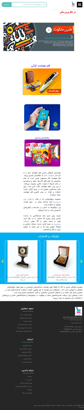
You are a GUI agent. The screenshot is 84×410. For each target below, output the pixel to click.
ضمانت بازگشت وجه (25, 349)
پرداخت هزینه (28, 321)
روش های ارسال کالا (26, 383)
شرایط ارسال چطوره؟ (26, 318)
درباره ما (29, 377)
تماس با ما (29, 380)
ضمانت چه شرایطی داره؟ (24, 328)
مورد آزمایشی (27, 359)
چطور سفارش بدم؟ (26, 315)
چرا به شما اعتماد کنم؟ (25, 325)
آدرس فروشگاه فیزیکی (25, 356)
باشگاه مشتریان (27, 352)
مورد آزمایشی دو (27, 362)
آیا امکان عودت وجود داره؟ (24, 331)
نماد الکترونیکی (27, 346)
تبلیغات (29, 390)
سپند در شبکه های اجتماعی (23, 386)
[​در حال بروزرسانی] (67, 10)
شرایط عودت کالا (27, 393)
